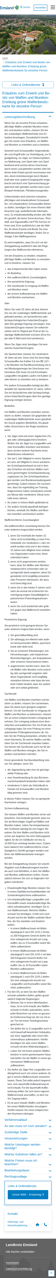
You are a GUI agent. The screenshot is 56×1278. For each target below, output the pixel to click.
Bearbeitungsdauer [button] (17, 1170)
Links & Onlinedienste (26, 84)
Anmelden (40, 7)
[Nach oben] (51, 1273)
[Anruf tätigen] (45, 1224)
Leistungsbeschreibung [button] (19, 117)
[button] (25, 6)
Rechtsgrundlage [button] (15, 1176)
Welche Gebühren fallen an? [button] (23, 1154)
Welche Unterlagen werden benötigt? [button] (22, 1146)
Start (5, 58)
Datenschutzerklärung (19, 1268)
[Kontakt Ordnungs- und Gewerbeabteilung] (37, 1224)
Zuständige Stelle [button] (15, 1132)
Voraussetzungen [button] (15, 1138)
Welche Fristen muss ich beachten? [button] (20, 1162)
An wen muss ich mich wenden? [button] (25, 1126)
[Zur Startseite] (9, 7)
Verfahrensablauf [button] (15, 1119)
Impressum (12, 1262)
